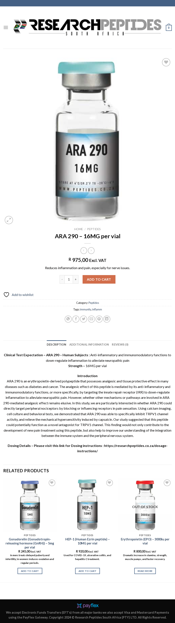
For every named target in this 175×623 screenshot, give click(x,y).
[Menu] (5, 27)
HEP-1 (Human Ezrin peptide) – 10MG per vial (87, 541)
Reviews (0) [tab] (120, 344)
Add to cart (99, 279)
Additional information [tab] (89, 344)
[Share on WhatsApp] (68, 319)
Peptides (94, 229)
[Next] (171, 530)
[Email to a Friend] (91, 319)
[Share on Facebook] (75, 319)
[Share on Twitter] (83, 319)
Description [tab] (56, 344)
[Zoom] (9, 220)
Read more (145, 571)
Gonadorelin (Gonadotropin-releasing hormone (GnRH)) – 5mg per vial (30, 543)
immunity (85, 309)
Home (78, 229)
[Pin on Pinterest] (99, 319)
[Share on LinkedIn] (106, 319)
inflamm (97, 309)
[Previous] (3, 530)
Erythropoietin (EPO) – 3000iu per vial (145, 541)
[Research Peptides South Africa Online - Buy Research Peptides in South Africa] (87, 27)
